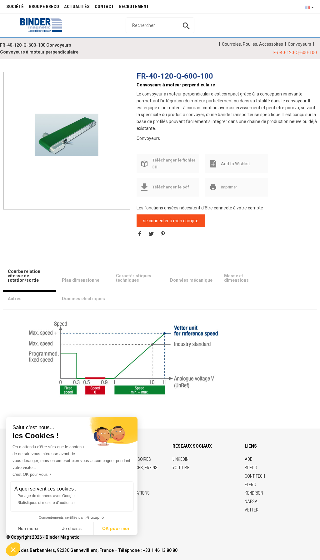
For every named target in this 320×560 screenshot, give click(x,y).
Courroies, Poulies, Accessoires (252, 44)
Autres (15, 298)
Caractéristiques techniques (133, 278)
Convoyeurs (299, 44)
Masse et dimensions (236, 278)
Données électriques (83, 298)
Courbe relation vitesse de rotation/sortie (24, 276)
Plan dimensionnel (81, 280)
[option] (66, 134)
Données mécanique (191, 280)
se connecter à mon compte (170, 220)
